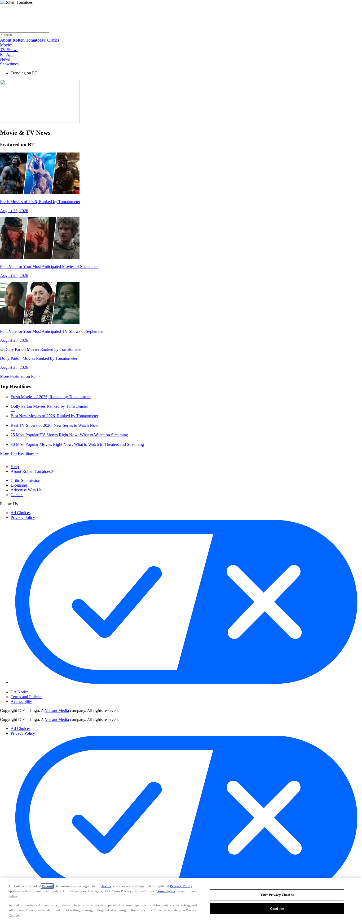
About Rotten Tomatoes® (32, 471)
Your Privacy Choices (32, 687)
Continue (277, 908)
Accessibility (21, 701)
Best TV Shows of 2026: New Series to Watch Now (54, 425)
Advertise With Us (26, 490)
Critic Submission (25, 480)
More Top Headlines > (19, 453)
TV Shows (9, 49)
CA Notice (20, 692)
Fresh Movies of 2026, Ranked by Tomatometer (51, 396)
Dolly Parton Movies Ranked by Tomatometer (49, 406)
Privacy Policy (23, 517)
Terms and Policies (26, 696)
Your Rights (166, 891)
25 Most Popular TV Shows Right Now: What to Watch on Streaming (69, 435)
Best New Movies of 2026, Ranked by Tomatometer (54, 416)
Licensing (19, 485)
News (5, 59)
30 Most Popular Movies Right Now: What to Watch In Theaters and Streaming (77, 444)
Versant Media (57, 710)
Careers (17, 494)
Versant (47, 886)
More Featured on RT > (20, 376)
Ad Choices (20, 512)
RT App (7, 54)
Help (15, 466)
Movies (6, 45)
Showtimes (9, 64)
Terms (106, 886)
